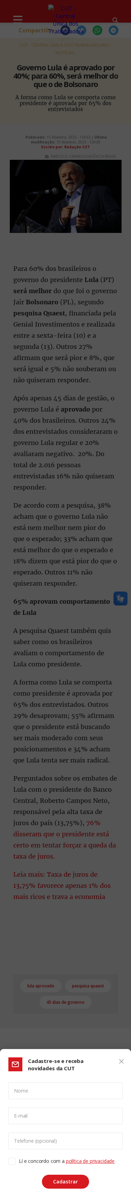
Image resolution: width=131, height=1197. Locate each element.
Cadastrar (65, 1181)
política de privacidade (90, 1161)
